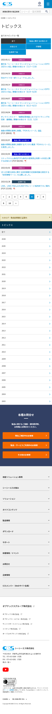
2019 (4, 288)
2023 (4, 260)
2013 (4, 330)
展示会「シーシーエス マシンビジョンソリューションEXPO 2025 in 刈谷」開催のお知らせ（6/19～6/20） (25, 90)
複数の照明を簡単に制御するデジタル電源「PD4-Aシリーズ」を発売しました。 (25, 145)
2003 (4, 401)
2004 (4, 394)
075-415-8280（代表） (15, 656)
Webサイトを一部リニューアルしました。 (18, 77)
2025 (4, 246)
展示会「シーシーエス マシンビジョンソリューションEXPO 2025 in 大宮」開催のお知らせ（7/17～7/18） (25, 65)
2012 (4, 337)
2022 (4, 267)
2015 (4, 316)
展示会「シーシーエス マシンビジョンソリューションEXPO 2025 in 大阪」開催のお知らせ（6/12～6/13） (25, 104)
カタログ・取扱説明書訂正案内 (14, 217)
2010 (4, 351)
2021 (4, 274)
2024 (4, 253)
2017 (4, 302)
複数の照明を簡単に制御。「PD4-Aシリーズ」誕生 (21, 130)
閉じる (47, 705)
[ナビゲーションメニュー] (48, 4)
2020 (4, 281)
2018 (4, 295)
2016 (4, 309)
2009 (4, 358)
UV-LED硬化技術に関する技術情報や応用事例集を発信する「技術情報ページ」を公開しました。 (25, 173)
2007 (4, 373)
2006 (4, 380)
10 (10, 203)
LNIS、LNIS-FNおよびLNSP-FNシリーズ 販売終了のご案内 (25, 185)
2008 (4, 366)
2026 (4, 239)
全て (3, 232)
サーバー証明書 (9, 690)
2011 (4, 344)
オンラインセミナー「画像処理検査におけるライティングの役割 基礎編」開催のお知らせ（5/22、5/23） (25, 118)
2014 (4, 323)
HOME (3, 18)
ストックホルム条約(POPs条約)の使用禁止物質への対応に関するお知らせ (25, 159)
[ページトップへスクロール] (48, 710)
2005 (4, 387)
